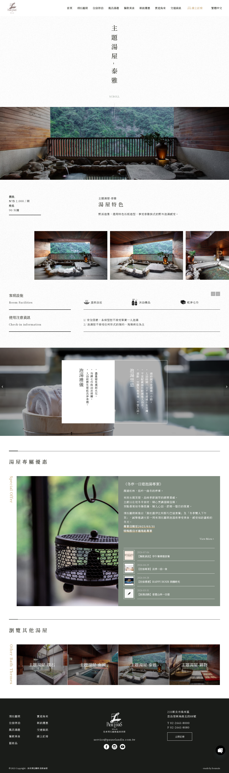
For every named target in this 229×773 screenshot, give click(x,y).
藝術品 (13, 743)
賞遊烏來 (42, 716)
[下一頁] (218, 294)
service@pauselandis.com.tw (114, 739)
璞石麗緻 (14, 716)
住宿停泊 (14, 723)
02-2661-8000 (180, 723)
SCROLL (114, 96)
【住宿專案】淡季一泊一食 (152, 569)
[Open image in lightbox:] (103, 276)
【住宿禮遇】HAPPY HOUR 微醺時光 (158, 581)
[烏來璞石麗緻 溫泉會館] (12, 8)
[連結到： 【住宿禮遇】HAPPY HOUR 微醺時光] (129, 580)
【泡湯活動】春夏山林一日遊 (153, 594)
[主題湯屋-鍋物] (3, 386)
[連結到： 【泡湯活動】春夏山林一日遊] (129, 593)
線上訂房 (42, 736)
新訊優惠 (42, 723)
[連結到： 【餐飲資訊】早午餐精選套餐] (129, 555)
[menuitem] (70, 8)
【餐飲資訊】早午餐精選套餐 (153, 556)
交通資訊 (42, 730)
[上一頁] (213, 294)
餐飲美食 (14, 736)
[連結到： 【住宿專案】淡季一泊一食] (129, 568)
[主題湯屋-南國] (226, 386)
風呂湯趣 (14, 730)
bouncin (216, 768)
